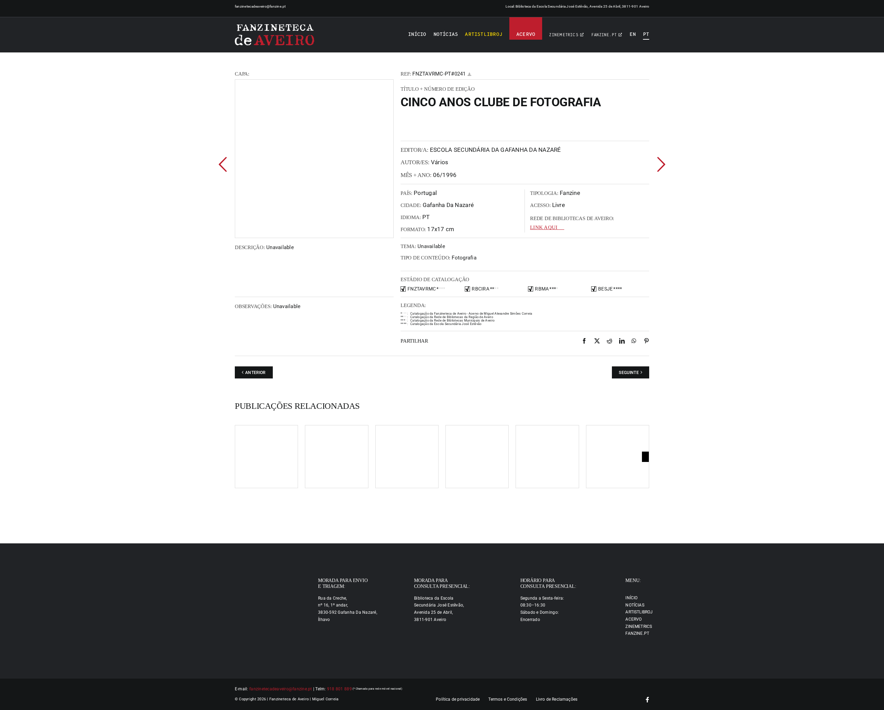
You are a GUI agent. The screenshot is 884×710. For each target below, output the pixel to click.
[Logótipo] (274, 35)
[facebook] (647, 699)
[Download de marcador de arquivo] (469, 74)
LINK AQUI (543, 227)
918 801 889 (339, 689)
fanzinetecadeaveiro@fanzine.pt (260, 6)
